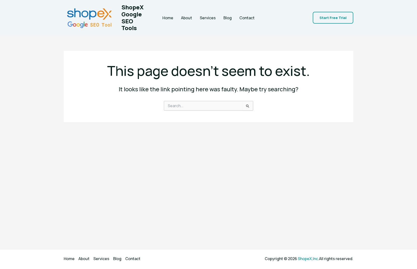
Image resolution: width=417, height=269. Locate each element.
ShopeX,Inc (308, 258)
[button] (333, 18)
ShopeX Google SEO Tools (132, 17)
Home (167, 17)
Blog (227, 17)
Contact (247, 17)
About (186, 17)
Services (208, 17)
